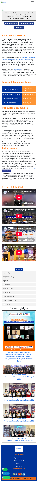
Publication (19, 463)
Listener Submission (26, 23)
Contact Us (19, 466)
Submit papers (6, 170)
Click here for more (30, 168)
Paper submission (19, 458)
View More (19, 269)
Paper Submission (11, 23)
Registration (19, 27)
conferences (17, 69)
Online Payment (19, 460)
